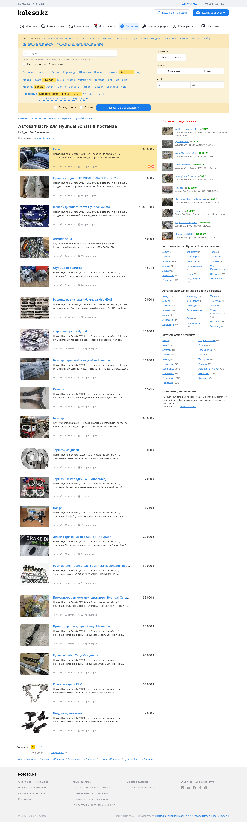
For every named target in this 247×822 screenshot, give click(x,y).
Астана (166, 266)
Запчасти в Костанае (53, 759)
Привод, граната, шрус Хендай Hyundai (81, 626)
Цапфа (57, 508)
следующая (57, 752)
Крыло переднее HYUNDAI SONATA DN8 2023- (85, 178)
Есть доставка (67, 107)
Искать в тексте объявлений (45, 64)
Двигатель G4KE (184, 233)
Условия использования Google (211, 815)
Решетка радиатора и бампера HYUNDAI (82, 300)
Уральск (215, 261)
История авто (107, 26)
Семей (190, 274)
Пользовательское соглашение (90, 793)
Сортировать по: (27, 138)
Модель (28, 86)
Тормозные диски (66, 450)
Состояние (162, 51)
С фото (88, 107)
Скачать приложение (138, 781)
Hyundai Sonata (83, 118)
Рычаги (58, 389)
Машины (31, 26)
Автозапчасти (52, 118)
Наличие (161, 65)
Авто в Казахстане (28, 759)
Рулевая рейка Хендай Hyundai (75, 655)
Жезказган (168, 275)
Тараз (213, 251)
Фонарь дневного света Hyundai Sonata (81, 207)
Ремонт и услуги (158, 26)
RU (222, 3)
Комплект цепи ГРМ (67, 684)
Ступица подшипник (68, 268)
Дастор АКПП (182, 141)
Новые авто (81, 26)
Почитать (213, 26)
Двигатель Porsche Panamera (190, 199)
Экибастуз (216, 278)
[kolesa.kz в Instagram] (182, 788)
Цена (159, 78)
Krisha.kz (38, 3)
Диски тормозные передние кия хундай (82, 537)
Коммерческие (187, 26)
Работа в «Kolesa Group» (31, 793)
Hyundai (67, 118)
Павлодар (191, 261)
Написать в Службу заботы (33, 787)
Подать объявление (213, 12)
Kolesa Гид (211, 3)
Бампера (180, 187)
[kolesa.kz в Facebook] (206, 788)
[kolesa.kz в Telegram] (194, 788)
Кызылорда (192, 256)
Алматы (166, 261)
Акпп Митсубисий (184, 152)
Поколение (30, 93)
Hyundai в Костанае (110, 759)
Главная (23, 118)
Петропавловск (195, 266)
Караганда (168, 280)
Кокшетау (192, 251)
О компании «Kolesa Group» (33, 781)
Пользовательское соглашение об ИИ (93, 804)
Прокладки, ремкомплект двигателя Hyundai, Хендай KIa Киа (97, 597)
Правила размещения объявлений (91, 787)
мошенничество (188, 406)
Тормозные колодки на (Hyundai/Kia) (79, 479)
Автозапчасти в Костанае (82, 759)
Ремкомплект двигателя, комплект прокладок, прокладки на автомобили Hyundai (113, 566)
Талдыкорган (193, 278)
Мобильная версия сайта (140, 787)
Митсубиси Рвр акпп (186, 176)
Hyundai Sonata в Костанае (139, 759)
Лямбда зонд (62, 239)
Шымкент (215, 274)
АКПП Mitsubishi (183, 164)
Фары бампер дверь (186, 222)
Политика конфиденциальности (90, 799)
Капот (57, 149)
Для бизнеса (189, 3)
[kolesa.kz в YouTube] (188, 788)
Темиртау (215, 256)
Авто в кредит (55, 26)
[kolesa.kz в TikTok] (200, 788)
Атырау (166, 270)
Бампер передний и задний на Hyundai (81, 360)
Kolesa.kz (24, 3)
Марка (27, 80)
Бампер (58, 418)
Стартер (179, 210)
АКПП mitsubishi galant (187, 128)
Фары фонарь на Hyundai (71, 331)
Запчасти (35, 118)
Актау (165, 251)
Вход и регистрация (174, 12)
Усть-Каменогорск (217, 267)
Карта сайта (24, 799)
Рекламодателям (81, 781)
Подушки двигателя (67, 713)
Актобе (166, 256)
